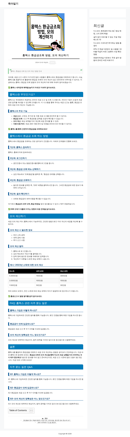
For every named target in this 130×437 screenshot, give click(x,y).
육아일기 (13, 3)
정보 (46, 418)
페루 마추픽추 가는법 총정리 (47, 422)
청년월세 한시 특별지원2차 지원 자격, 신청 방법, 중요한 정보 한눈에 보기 (46, 420)
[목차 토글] (30, 410)
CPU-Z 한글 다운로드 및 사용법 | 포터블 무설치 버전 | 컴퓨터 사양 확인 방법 (107, 51)
